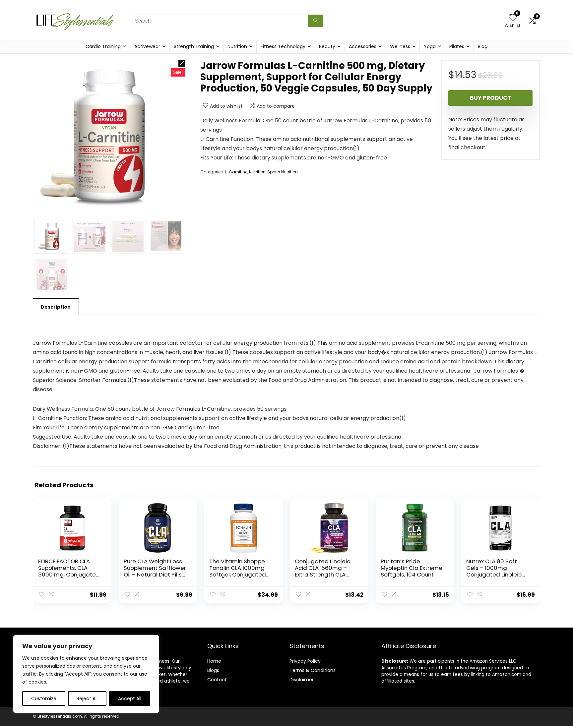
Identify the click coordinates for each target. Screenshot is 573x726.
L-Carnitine (236, 172)
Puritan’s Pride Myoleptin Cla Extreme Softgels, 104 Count (411, 567)
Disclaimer (301, 679)
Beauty (327, 46)
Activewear (147, 46)
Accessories (362, 46)
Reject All (87, 698)
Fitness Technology (283, 46)
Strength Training (194, 46)
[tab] (56, 306)
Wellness (400, 46)
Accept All (129, 698)
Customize (43, 698)
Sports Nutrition (282, 172)
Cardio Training (103, 46)
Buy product (490, 98)
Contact (217, 679)
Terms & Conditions (312, 670)
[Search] (315, 21)
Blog (482, 46)
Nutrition (237, 46)
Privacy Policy (305, 661)
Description (56, 307)
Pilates (456, 46)
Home (214, 661)
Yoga (430, 46)
